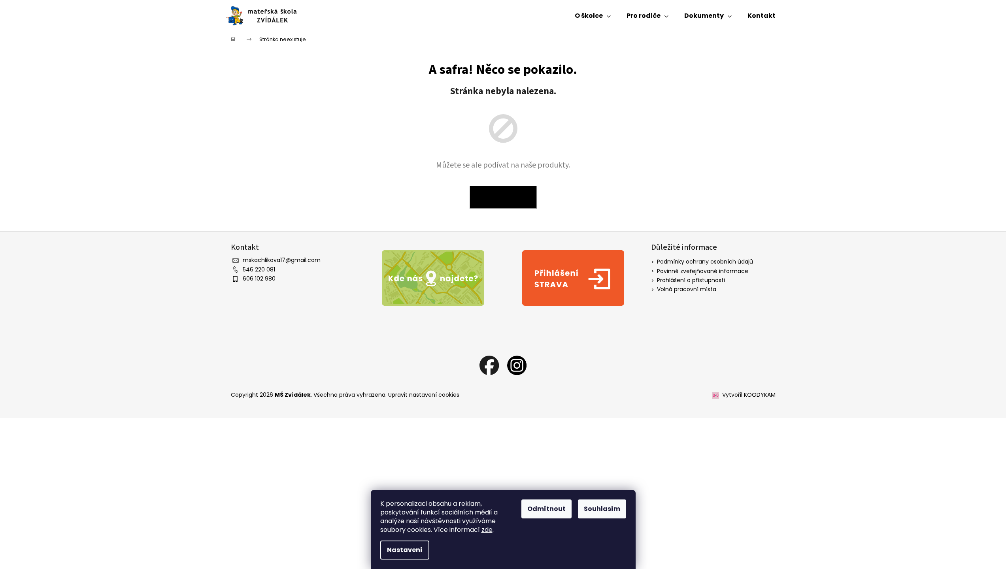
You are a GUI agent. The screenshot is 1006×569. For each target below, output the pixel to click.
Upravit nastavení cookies (423, 395)
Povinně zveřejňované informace (702, 271)
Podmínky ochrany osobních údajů (705, 262)
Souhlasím (602, 508)
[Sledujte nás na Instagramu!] (517, 365)
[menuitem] (593, 16)
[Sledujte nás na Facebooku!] (489, 365)
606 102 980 (259, 279)
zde (487, 529)
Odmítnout (546, 508)
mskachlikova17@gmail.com (282, 260)
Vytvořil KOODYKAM (749, 395)
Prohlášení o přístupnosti (691, 280)
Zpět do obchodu (503, 197)
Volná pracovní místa (686, 289)
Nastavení (405, 549)
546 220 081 (259, 269)
